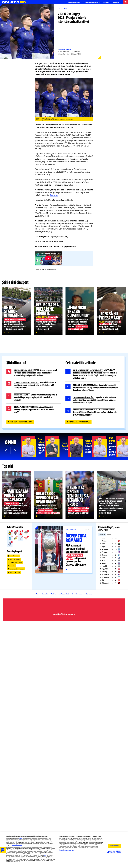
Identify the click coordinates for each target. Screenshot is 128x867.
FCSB (103, 544)
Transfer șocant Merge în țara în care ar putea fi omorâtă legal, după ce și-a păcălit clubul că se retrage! (33, 397)
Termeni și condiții (42, 594)
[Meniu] (125, 2)
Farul (103, 558)
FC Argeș (104, 552)
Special (116, 2)
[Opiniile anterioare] (6, 450)
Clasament (102, 534)
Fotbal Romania (74, 2)
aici (45, 855)
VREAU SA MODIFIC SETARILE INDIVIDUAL (114, 852)
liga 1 (11, 572)
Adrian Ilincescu (65, 49)
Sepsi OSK (105, 569)
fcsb (18, 572)
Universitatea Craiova (17, 569)
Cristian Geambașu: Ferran (56, 446)
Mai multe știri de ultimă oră (21, 422)
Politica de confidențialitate (60, 594)
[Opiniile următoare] (14, 450)
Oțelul (104, 563)
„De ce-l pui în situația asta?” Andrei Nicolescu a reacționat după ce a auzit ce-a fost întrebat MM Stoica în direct (33, 385)
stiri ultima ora (14, 556)
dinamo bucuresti (16, 562)
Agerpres (54, 195)
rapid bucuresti (15, 559)
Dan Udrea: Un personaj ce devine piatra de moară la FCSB (104, 446)
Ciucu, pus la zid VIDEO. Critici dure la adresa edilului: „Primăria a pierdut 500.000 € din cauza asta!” (33, 410)
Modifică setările (77, 594)
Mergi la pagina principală (79, 422)
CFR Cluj (12, 566)
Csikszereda (105, 583)
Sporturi (106, 2)
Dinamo (104, 541)
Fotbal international (91, 2)
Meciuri (109, 534)
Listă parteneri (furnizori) (66, 850)
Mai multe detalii (17, 845)
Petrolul (104, 566)
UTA (103, 580)
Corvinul (104, 555)
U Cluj (103, 561)
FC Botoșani (105, 575)
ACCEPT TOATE (114, 846)
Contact (89, 594)
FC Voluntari (105, 577)
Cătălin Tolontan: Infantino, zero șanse (80, 446)
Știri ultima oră (16, 362)
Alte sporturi (62, 9)
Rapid (104, 547)
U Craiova (105, 549)
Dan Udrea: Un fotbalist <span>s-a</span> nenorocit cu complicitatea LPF (33, 446)
